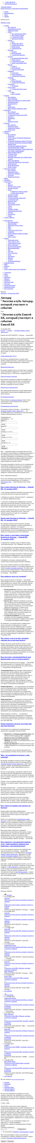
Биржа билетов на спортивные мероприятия (14, 8)
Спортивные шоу (13, 199)
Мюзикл (6, 266)
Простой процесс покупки (9, 376)
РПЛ (12, 42)
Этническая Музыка (14, 261)
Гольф (10, 216)
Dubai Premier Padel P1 (15, 152)
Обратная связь (9, 1087)
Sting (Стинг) (12, 237)
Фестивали (11, 256)
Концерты (7, 277)
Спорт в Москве (9, 217)
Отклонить (10, 1141)
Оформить (4, 448)
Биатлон (6, 123)
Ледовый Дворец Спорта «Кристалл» (12, 411)
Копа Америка (15, 94)
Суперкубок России (17, 45)
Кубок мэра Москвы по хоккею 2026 (19, 100)
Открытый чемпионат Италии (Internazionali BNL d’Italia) (17, 146)
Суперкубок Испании (18, 55)
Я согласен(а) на (18, 1132)
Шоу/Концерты (9, 13)
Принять (3, 1141)
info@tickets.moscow (11, 4)
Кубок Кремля (12, 164)
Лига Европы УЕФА (17, 35)
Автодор (9, 895)
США (9, 90)
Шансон (10, 258)
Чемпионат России (13, 177)
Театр (6, 15)
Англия (10, 56)
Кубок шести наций (17, 193)
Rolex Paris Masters (13, 160)
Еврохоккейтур (12, 103)
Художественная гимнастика (17, 198)
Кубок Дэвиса (12, 167)
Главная (6, 1082)
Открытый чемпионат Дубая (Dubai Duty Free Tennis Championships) (20, 150)
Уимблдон (11, 136)
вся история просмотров (18, 1079)
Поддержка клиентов (7, 397)
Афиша (6, 16)
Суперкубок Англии (17, 61)
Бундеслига (15, 73)
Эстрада (10, 259)
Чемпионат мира (13, 30)
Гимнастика (11, 214)
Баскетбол (7, 110)
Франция (10, 77)
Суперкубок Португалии (19, 89)
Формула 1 (7, 131)
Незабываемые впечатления (9, 406)
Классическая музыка (14, 246)
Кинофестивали (9, 263)
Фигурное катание (10, 169)
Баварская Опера (9, 287)
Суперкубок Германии (18, 76)
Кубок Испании (16, 53)
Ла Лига (14, 51)
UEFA (10, 32)
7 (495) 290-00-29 (10, 2)
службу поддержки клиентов (9, 856)
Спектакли (7, 272)
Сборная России (16, 48)
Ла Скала (7, 284)
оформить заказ (5, 22)
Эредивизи (14, 86)
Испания (10, 50)
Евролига (11, 116)
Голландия (11, 84)
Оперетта (7, 280)
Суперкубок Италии (17, 69)
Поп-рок (10, 251)
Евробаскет (11, 118)
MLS (12, 92)
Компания (7, 1084)
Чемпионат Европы (17, 38)
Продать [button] (3, 292)
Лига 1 (13, 79)
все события (8, 991)
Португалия (11, 87)
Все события (12, 27)
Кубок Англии (15, 60)
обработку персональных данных (23, 1132)
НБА (9, 120)
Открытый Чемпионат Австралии (18, 162)
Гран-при (11, 175)
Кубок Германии (16, 74)
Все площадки (8, 288)
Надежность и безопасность (9, 387)
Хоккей (6, 95)
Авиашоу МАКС (13, 209)
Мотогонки (11, 203)
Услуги (6, 1085)
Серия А (14, 66)
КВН (5, 264)
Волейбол (7, 180)
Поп (9, 250)
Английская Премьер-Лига (19, 58)
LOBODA (11, 232)
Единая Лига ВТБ (13, 113)
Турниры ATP (12, 155)
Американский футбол (15, 211)
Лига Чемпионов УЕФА (18, 34)
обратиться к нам (6, 482)
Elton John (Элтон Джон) (15, 225)
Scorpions (11, 235)
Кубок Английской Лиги (19, 63)
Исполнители (8, 220)
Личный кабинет (6, 7)
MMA (6, 178)
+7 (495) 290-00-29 (12, 867)
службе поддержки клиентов (14, 568)
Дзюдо (10, 206)
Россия (10, 40)
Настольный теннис (14, 204)
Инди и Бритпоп (13, 245)
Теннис (6, 133)
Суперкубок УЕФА (17, 37)
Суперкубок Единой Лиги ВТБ (17, 115)
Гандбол (10, 212)
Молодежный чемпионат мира (17, 108)
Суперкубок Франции (18, 82)
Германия (11, 71)
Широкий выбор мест (7, 367)
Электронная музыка (14, 243)
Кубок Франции (16, 81)
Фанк (9, 254)
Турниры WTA (12, 154)
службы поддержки (16, 400)
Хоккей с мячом (13, 196)
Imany (9, 228)
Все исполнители (13, 222)
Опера (6, 275)
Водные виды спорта (14, 186)
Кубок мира (11, 107)
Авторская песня (13, 240)
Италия (10, 64)
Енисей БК (9, 995)
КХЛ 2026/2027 (12, 99)
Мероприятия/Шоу (13, 248)
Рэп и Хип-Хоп (12, 253)
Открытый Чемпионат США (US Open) (20, 141)
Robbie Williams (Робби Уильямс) (18, 233)
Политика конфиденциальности (16, 1138)
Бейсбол (10, 185)
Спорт (6, 11)
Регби (9, 190)
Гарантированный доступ (9, 356)
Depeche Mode (12, 224)
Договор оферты (9, 1090)
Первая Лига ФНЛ (17, 43)
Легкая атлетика (13, 188)
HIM (9, 227)
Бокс (9, 183)
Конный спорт (12, 201)
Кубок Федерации (13, 165)
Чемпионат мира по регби (19, 191)
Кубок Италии (15, 68)
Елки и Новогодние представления (15, 269)
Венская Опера (9, 282)
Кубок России (15, 47)
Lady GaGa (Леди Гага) (15, 230)
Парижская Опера (9, 285)
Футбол (6, 25)
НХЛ (9, 105)
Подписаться (21, 1129)
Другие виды (8, 182)
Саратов (9, 330)
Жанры (6, 238)
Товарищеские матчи (14, 29)
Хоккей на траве (13, 195)
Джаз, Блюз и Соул (13, 241)
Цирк (6, 267)
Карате (10, 208)
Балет (6, 274)
